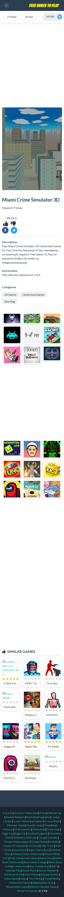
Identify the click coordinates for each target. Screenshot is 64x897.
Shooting (9, 301)
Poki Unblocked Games (24, 858)
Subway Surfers (50, 874)
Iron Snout (33, 845)
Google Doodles (48, 837)
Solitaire (54, 841)
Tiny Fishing (35, 878)
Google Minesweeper (17, 841)
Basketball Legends (38, 817)
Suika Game (11, 878)
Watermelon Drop (43, 882)
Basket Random (15, 817)
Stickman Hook (13, 874)
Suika (23, 878)
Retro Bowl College (35, 862)
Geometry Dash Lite (25, 837)
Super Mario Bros (38, 849)
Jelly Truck (47, 845)
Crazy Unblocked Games (28, 821)
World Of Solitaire (28, 890)
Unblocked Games (33, 294)
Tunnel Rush (51, 878)
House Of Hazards (14, 845)
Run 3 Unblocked (39, 866)
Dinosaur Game (16, 825)
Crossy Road (52, 821)
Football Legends (38, 833)
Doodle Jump (35, 825)
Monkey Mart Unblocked (28, 853)
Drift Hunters (23, 829)
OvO (5, 858)
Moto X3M (52, 853)
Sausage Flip (13, 870)
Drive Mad (39, 829)
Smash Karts (29, 870)
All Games (10, 294)
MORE (50, 16)
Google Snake (39, 841)
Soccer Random (48, 870)
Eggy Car (8, 833)
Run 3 (54, 866)
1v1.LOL (8, 812)
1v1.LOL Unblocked (26, 812)
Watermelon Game (17, 886)
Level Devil (20, 849)
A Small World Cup (50, 812)
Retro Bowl (47, 858)
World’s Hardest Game (43, 886)
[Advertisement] (32, 63)
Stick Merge (31, 874)
